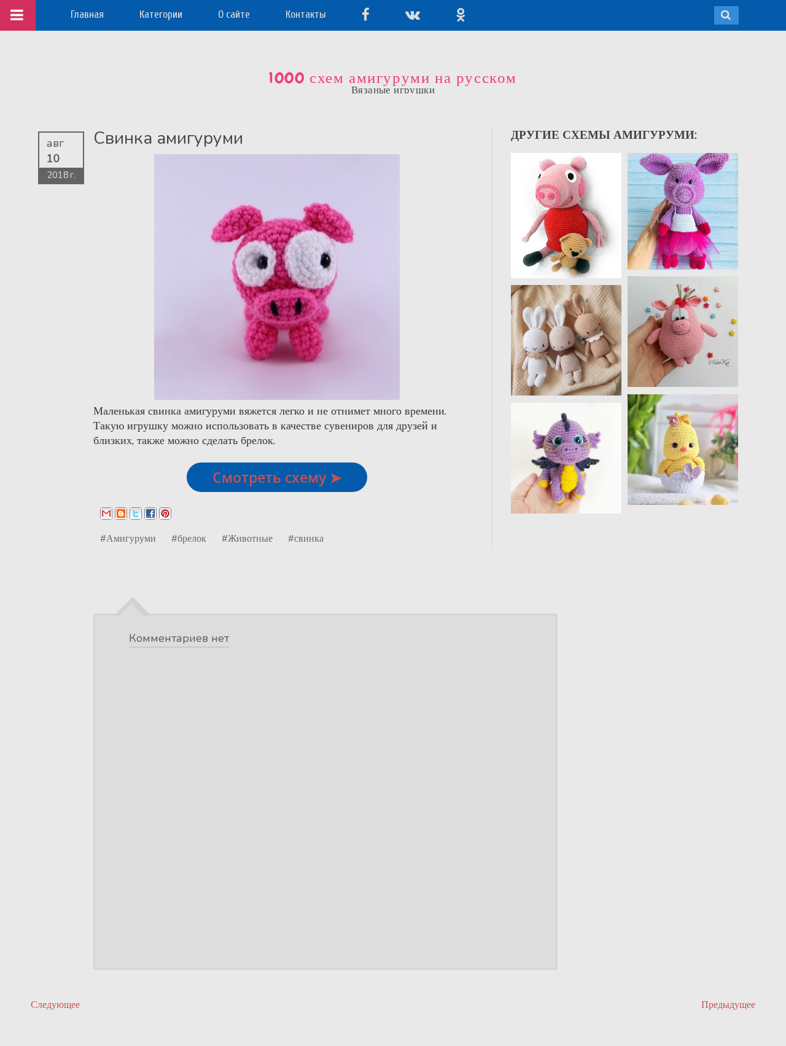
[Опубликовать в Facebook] (150, 513)
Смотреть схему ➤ (276, 477)
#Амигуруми (128, 538)
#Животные (247, 538)
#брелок (188, 538)
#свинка (306, 538)
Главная (87, 14)
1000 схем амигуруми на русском (393, 78)
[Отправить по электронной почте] (106, 513)
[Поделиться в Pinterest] (165, 513)
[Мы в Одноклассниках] (460, 14)
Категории (160, 14)
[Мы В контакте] (412, 14)
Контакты (306, 14)
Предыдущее (728, 1004)
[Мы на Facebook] (366, 14)
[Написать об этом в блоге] (121, 513)
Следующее (55, 1004)
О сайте (234, 14)
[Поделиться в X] (136, 513)
